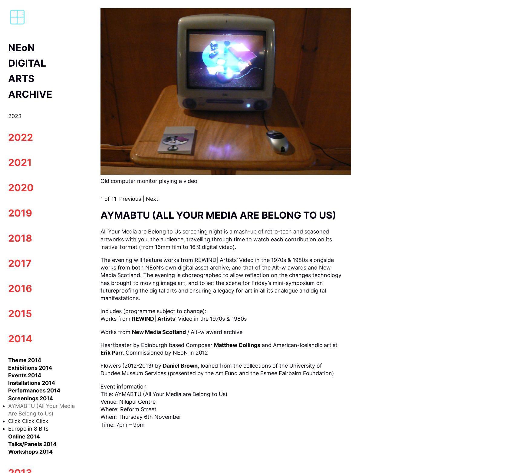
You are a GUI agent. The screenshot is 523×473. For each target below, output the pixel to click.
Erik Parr (111, 352)
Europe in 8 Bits (28, 428)
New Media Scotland (159, 332)
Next (152, 199)
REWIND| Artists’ (154, 319)
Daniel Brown (180, 365)
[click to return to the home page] (17, 24)
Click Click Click (28, 421)
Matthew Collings (237, 345)
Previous (130, 199)
